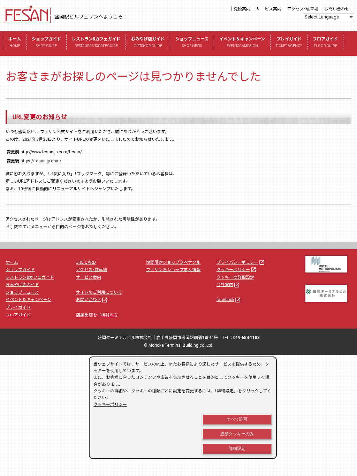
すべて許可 (237, 419)
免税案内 (242, 9)
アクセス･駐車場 (302, 9)
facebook (229, 299)
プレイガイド (289, 42)
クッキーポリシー (237, 269)
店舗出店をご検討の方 (97, 315)
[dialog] (182, 408)
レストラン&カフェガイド (96, 42)
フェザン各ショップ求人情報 (173, 269)
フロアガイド (325, 42)
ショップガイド (46, 42)
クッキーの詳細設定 (235, 277)
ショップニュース (191, 42)
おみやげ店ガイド (148, 42)
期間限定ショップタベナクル (173, 262)
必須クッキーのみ (237, 433)
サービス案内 (268, 9)
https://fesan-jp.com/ (41, 161)
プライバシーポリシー (241, 262)
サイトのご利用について (99, 292)
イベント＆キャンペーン (242, 42)
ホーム (14, 42)
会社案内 (228, 284)
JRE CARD (86, 262)
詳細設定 (237, 448)
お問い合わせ (336, 9)
